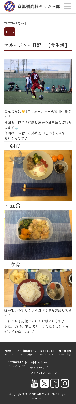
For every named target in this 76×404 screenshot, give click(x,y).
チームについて (47, 352)
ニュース (9, 352)
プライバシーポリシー (45, 373)
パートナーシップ (17, 363)
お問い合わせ (39, 362)
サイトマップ (39, 368)
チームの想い (27, 352)
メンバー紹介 (65, 352)
